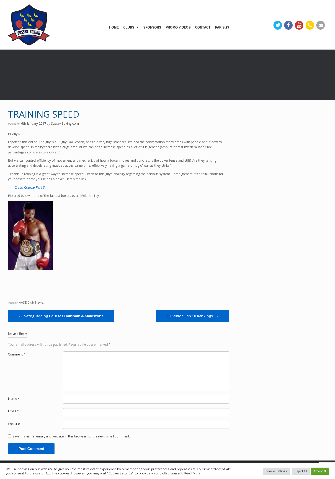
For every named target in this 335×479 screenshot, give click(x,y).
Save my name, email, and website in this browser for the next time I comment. (71, 436)
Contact (203, 27)
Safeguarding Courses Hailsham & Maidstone (61, 315)
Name (14, 398)
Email (13, 411)
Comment (17, 354)
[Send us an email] (320, 25)
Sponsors (152, 27)
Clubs (128, 27)
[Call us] (310, 25)
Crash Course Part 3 (29, 187)
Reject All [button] (301, 471)
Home (114, 27)
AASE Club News (31, 302)
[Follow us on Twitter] (277, 25)
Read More (192, 473)
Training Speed (43, 114)
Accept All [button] (320, 471)
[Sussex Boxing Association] (36, 23)
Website (14, 423)
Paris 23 (222, 27)
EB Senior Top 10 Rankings (193, 315)
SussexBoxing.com (65, 123)
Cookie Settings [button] (276, 471)
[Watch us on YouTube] (299, 25)
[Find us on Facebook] (288, 25)
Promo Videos (178, 27)
